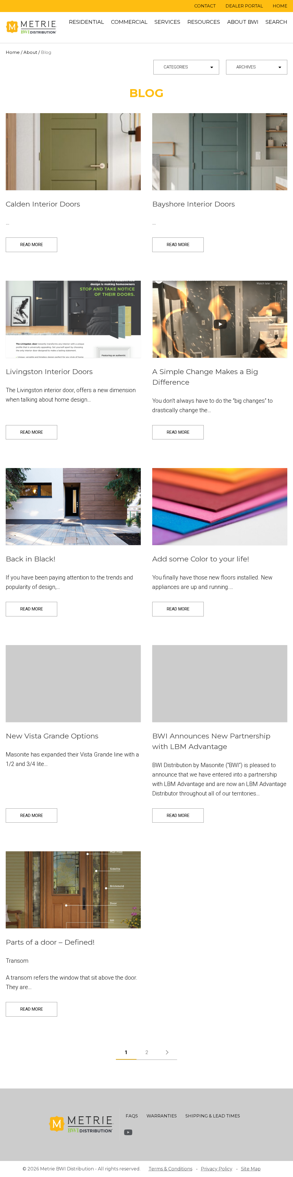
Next (168, 1054)
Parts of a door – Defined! (50, 942)
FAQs (132, 1116)
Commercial (129, 22)
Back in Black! (31, 559)
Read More (31, 244)
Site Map (251, 1169)
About (30, 52)
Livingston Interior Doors (49, 371)
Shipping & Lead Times (212, 1116)
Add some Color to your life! (200, 559)
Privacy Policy (216, 1169)
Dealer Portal (244, 6)
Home (280, 6)
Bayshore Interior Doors (193, 204)
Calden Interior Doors (43, 204)
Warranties (161, 1116)
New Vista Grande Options (52, 736)
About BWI (242, 22)
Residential (86, 22)
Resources (203, 22)
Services (167, 22)
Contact (205, 6)
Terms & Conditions (170, 1169)
